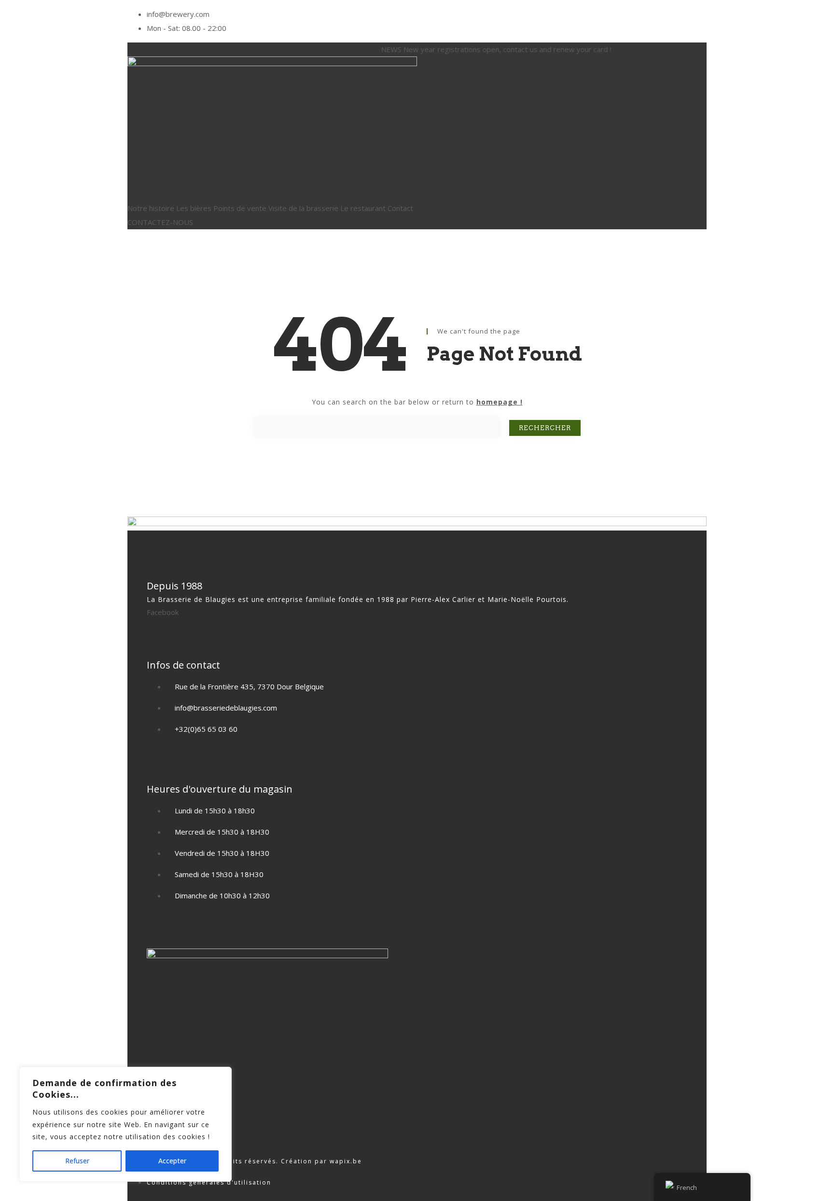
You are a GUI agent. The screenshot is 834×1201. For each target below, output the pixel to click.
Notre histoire (150, 208)
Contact (400, 208)
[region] (125, 1124)
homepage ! (499, 401)
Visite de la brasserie (303, 208)
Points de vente (239, 208)
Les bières (193, 208)
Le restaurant (363, 208)
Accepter (172, 1160)
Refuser (77, 1160)
